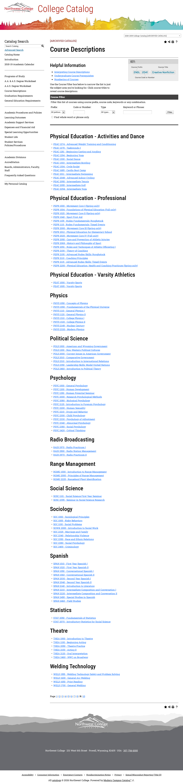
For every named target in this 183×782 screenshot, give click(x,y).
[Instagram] (70, 760)
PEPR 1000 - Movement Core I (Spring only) (76, 205)
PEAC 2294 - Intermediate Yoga (70, 188)
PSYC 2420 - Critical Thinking (69, 430)
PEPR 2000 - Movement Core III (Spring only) (77, 228)
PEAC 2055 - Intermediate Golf (69, 185)
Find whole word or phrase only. (71, 117)
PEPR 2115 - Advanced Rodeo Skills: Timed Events (80, 261)
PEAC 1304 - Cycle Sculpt (66, 166)
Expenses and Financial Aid (20, 127)
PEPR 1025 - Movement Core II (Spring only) (76, 213)
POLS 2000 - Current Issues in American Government (82, 353)
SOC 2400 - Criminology (66, 546)
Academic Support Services (19, 122)
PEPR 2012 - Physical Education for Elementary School (82, 231)
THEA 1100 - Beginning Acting (69, 642)
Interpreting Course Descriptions (72, 71)
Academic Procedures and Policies (23, 112)
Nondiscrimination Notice (98, 774)
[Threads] (104, 760)
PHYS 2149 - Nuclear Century (68, 325)
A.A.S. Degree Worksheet (18, 85)
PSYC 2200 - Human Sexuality (69, 407)
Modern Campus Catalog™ (118, 780)
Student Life (11, 136)
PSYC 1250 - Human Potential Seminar (74, 393)
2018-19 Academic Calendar (19, 64)
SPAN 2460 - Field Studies (67, 600)
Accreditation (12, 162)
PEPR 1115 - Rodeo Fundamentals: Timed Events (79, 224)
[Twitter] (87, 760)
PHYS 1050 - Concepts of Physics (70, 303)
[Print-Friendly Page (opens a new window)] (172, 42)
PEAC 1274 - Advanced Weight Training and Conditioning (84, 144)
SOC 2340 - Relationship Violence (71, 535)
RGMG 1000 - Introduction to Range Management (80, 471)
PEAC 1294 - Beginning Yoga (68, 155)
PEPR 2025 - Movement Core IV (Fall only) (75, 235)
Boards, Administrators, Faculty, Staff (22, 168)
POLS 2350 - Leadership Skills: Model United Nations (81, 364)
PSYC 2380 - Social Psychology (69, 426)
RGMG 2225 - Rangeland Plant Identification (77, 479)
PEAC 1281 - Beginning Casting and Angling (77, 151)
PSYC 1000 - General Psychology (70, 385)
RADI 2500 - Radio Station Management (74, 451)
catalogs (56, 780)
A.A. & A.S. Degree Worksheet (20, 81)
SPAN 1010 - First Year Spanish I (70, 563)
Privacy (118, 774)
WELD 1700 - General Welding (69, 685)
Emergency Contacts (72, 774)
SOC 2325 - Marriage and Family (70, 531)
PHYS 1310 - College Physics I (68, 318)
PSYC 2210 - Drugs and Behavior (70, 411)
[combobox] (152, 35)
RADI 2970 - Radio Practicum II (70, 454)
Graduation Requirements (19, 95)
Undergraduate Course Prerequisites (74, 75)
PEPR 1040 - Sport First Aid (67, 217)
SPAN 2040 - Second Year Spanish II (72, 582)
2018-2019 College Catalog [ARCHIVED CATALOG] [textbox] (146, 35)
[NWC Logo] (19, 6)
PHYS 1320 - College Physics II (69, 321)
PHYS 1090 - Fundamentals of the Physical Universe (81, 306)
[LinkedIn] (113, 760)
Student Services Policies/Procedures (15, 143)
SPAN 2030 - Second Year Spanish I (72, 578)
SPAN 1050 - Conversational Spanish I (73, 571)
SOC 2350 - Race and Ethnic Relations (73, 539)
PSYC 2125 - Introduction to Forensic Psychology (79, 404)
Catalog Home (12, 54)
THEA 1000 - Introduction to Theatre (73, 638)
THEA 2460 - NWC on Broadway (70, 657)
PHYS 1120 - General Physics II (69, 314)
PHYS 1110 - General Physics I (69, 310)
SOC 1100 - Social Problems (67, 524)
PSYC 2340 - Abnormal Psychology (71, 422)
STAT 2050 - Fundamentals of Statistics (74, 617)
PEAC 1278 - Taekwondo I (67, 147)
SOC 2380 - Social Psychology (69, 542)
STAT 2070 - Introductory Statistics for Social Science (82, 621)
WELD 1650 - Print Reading (67, 681)
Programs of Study (15, 76)
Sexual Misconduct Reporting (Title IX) (143, 774)
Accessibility (27, 774)
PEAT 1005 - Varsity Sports (67, 286)
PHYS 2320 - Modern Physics (68, 329)
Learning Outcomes (15, 117)
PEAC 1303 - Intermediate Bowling (71, 162)
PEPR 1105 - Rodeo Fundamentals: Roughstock (78, 220)
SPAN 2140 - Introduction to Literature (74, 585)
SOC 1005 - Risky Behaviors (67, 520)
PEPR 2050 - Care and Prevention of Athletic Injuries (81, 239)
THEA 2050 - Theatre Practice (69, 645)
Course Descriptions (15, 90)
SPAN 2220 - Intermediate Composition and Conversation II (85, 593)
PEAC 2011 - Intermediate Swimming (73, 173)
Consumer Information (48, 774)
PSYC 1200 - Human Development (71, 389)
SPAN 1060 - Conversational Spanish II (73, 574)
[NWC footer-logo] (91, 722)
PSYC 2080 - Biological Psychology (71, 400)
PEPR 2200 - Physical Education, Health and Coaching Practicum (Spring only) (95, 265)
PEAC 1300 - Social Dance (66, 159)
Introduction (11, 59)
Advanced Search (14, 49)
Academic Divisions (15, 157)
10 (84, 696)
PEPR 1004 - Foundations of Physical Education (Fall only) (84, 209)
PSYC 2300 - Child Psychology (69, 415)
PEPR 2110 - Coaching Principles (70, 258)
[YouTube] (96, 760)
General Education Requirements (22, 100)
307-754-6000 (130, 750)
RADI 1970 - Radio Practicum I (69, 447)
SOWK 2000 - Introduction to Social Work (75, 527)
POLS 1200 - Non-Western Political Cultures (76, 349)
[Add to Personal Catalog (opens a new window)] (165, 42)
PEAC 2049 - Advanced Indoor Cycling (74, 177)
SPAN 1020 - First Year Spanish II (70, 567)
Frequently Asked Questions (20, 175)
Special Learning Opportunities (21, 132)
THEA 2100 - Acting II (64, 649)
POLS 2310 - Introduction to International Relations (81, 361)
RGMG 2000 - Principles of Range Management (78, 475)
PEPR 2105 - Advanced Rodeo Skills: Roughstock (79, 254)
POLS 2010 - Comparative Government (73, 357)
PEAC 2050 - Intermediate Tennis (71, 181)
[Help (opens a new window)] (176, 42)
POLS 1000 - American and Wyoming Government (80, 346)
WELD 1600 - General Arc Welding (71, 677)
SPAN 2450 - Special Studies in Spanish (74, 597)
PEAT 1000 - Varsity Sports (67, 282)
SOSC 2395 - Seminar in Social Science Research (79, 499)
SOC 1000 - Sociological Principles (71, 516)
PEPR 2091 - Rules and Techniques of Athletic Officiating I (84, 246)
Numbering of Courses (66, 79)
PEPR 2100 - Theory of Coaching (70, 250)
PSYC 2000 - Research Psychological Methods (77, 396)
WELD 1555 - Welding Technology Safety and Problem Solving (86, 674)
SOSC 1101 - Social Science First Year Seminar (77, 496)
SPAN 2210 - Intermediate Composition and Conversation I (84, 589)
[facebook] (78, 760)
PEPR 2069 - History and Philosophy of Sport (77, 243)
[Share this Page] (169, 42)
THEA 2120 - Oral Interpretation (70, 653)
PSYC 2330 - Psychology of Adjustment (74, 419)
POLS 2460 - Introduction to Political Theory (77, 368)
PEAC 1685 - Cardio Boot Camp (69, 170)
